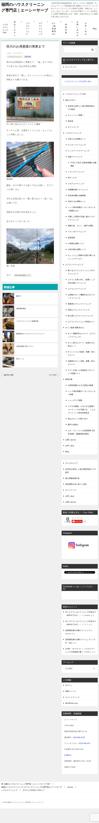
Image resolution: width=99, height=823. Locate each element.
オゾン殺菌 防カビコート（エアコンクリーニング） (81, 335)
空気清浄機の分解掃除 (77, 195)
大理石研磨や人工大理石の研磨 (80, 385)
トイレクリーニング (76, 172)
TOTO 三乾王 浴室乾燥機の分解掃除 (83, 164)
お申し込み (86, 28)
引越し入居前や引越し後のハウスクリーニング (81, 218)
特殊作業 (66, 28)
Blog (94, 29)
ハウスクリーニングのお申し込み (77, 81)
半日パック (20, 359)
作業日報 (27, 57)
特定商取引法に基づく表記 (76, 484)
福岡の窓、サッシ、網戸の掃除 (80, 226)
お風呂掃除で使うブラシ (25, 346)
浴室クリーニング (75, 157)
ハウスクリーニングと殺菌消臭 (27, 321)
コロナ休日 (52, 375)
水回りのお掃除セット (77, 139)
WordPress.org (71, 703)
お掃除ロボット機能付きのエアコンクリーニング (81, 296)
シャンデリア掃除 (75, 400)
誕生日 (18, 296)
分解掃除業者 (21, 308)
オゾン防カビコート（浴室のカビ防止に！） (81, 344)
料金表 (70, 121)
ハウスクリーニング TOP (5, 28)
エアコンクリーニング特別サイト (81, 322)
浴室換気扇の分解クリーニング (77, 630)
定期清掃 (71, 238)
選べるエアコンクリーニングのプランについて (81, 272)
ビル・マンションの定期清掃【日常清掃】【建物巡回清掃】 (81, 432)
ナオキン (88, 652)
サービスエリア (71, 463)
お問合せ (67, 755)
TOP (27, 784)
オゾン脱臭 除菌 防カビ (54, 28)
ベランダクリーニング (77, 232)
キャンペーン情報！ (76, 115)
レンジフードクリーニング (78, 151)
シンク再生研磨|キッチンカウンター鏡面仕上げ (81, 209)
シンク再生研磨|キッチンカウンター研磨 (81, 392)
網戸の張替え (73, 425)
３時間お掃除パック (76, 243)
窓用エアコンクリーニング (78, 310)
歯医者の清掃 (8, 375)
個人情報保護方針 (72, 478)
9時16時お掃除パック (22, 275)
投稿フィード (70, 691)
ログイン (68, 685)
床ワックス (72, 178)
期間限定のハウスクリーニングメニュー (30, 334)
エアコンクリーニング (40, 28)
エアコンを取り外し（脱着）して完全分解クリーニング (81, 281)
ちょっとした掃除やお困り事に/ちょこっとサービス (81, 257)
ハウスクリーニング (28, 28)
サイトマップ (70, 67)
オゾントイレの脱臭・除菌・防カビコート (81, 353)
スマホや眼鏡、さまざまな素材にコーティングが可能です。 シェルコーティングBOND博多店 (81, 409)
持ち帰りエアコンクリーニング (80, 316)
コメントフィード (72, 697)
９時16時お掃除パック (77, 249)
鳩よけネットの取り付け (78, 419)
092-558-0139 (79, 737)
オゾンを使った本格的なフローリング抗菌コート (81, 371)
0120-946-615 (84, 743)
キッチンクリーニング (77, 145)
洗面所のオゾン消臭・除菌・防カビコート (81, 362)
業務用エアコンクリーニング (79, 304)
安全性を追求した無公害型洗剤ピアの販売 (81, 107)
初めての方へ (15, 28)
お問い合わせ (77, 28)
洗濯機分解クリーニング (78, 190)
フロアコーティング (76, 184)
